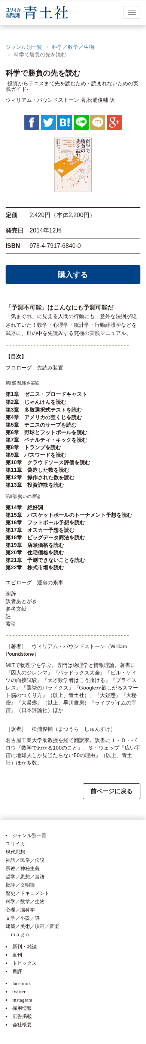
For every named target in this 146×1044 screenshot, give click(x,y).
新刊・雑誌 (24, 946)
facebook (21, 983)
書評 (17, 971)
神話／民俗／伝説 (25, 860)
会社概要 (22, 1024)
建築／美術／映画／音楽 (32, 926)
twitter (18, 991)
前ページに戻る (112, 791)
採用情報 (22, 1008)
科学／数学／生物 (73, 47)
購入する (73, 274)
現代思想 (15, 852)
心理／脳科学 (20, 910)
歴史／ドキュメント (27, 893)
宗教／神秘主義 (23, 868)
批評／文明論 (20, 885)
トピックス (24, 963)
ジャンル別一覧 (24, 47)
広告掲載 (22, 1016)
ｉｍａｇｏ (18, 934)
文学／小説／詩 (23, 918)
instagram (22, 1000)
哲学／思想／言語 (25, 877)
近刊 (17, 955)
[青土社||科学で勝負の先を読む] (64, 122)
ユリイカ (15, 843)
